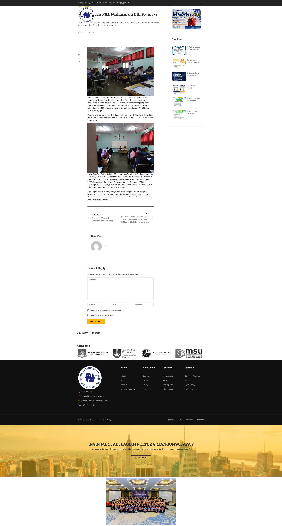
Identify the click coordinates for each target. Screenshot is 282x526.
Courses (146, 376)
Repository (189, 389)
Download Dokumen (192, 376)
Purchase (200, 420)
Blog (122, 380)
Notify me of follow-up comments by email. (106, 310)
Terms (180, 420)
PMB (177, 15)
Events (145, 380)
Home (146, 15)
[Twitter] (78, 55)
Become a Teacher (128, 389)
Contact (200, 15)
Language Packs (168, 385)
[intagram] (92, 405)
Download (188, 15)
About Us (156, 15)
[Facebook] (78, 49)
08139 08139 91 (87, 392)
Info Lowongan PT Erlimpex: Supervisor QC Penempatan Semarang (193, 48)
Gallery (145, 385)
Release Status (167, 389)
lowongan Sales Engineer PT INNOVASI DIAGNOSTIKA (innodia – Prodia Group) (193, 99)
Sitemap (189, 420)
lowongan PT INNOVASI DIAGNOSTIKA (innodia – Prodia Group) (193, 112)
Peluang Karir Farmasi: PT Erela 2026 (193, 74)
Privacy (171, 420)
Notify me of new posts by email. (102, 315)
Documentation (168, 376)
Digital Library (190, 385)
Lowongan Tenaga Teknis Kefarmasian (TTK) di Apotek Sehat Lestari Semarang (194, 61)
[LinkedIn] (78, 61)
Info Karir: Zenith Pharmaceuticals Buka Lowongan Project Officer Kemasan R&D (194, 87)
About (123, 376)
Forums (165, 380)
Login (201, 3)
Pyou (81, 32)
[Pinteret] (88, 405)
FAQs (145, 389)
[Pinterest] (78, 67)
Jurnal (187, 380)
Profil (168, 15)
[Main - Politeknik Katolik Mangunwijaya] (86, 15)
